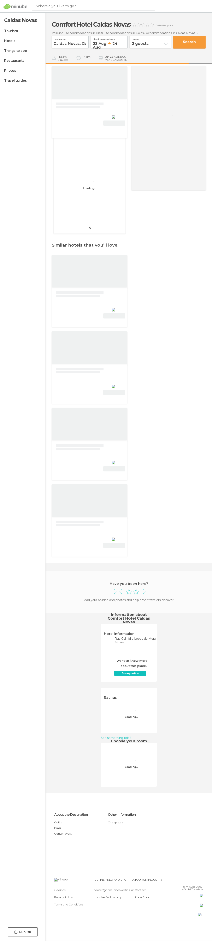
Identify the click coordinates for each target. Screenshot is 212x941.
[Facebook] (184, 881)
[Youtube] (201, 881)
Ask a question (130, 673)
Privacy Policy (63, 897)
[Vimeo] (195, 881)
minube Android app (108, 897)
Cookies (59, 890)
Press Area (142, 897)
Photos (10, 71)
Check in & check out (104, 38)
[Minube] (15, 6)
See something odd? (116, 737)
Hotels (9, 41)
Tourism (11, 31)
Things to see (15, 51)
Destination (60, 38)
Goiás (58, 822)
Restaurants (14, 61)
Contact (140, 890)
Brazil (57, 828)
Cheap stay (115, 822)
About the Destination (71, 815)
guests (135, 38)
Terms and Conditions (68, 904)
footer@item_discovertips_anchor (117, 890)
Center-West (63, 833)
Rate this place (164, 25)
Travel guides (15, 80)
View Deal (114, 123)
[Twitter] (190, 881)
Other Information (122, 815)
